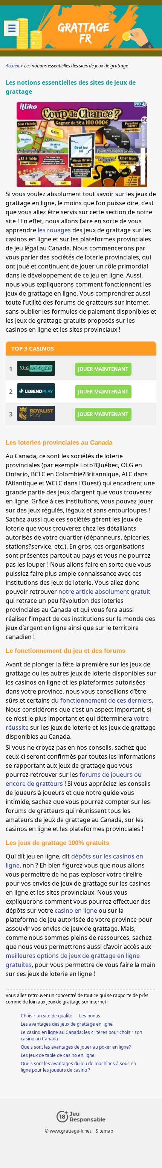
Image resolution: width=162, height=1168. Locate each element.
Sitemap (104, 1131)
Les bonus (89, 1015)
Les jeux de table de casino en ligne (58, 1055)
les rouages (54, 230)
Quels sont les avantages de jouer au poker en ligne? (76, 1047)
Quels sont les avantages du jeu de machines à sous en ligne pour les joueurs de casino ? (78, 1066)
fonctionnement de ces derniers (106, 700)
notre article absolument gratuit (104, 591)
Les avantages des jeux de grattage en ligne (67, 1024)
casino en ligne (76, 910)
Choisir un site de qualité (46, 1015)
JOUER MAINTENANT (103, 369)
